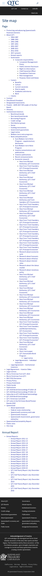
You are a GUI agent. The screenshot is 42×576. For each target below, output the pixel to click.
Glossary (9, 109)
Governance (15, 57)
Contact (9, 98)
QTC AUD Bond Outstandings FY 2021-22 (21, 392)
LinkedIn (35, 9)
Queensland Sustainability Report (18, 421)
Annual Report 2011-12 (19, 439)
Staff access (9, 564)
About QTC (10, 35)
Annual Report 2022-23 (19, 463)
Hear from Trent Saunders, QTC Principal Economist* (29, 339)
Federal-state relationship (20, 410)
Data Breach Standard (14, 100)
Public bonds (11, 385)
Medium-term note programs (22, 134)
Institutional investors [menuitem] (29, 508)
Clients (13, 96)
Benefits (18, 82)
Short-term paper (26, 351)
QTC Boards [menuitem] (5, 504)
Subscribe (22, 349)
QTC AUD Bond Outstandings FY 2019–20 (21, 390)
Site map (9, 426)
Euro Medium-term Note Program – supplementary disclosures (25, 141)
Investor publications (23, 155)
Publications (11, 387)
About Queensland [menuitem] (7, 518)
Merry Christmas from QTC (16, 376)
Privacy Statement (13, 383)
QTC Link (14, 9)
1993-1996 (14, 42)
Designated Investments (15, 103)
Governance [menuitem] (26, 501)
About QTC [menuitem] (4, 501)
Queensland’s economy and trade (23, 412)
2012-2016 (14, 51)
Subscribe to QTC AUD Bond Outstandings (21, 394)
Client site (34, 13)
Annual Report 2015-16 (19, 448)
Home (13, 125)
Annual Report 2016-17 (19, 450)
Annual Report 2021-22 (19, 461)
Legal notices (11, 371)
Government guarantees (20, 130)
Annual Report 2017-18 (19, 452)
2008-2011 (14, 48)
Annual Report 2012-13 (19, 441)
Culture (18, 85)
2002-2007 (14, 46)
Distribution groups (18, 123)
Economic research (22, 159)
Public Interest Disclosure (28, 66)
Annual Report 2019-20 (19, 457)
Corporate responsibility (24, 60)
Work (17, 94)
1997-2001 (14, 44)
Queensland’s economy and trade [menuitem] (10, 522)
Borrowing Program (18, 118)
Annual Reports (12, 436)
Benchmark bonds (17, 114)
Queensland (10, 405)
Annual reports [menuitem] (27, 504)
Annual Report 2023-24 (19, 466)
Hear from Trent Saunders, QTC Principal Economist (29, 167)
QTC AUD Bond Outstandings (17, 396)
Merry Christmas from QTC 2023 (18, 374)
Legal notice (15, 132)
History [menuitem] (3, 508)
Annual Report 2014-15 (19, 445)
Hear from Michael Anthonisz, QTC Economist (29, 162)
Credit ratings (16, 121)
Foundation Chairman (27, 73)
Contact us (24, 9)
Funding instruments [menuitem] (28, 511)
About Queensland (17, 408)
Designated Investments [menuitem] (30, 527)
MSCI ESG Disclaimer (14, 378)
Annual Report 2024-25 (19, 468)
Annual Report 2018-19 (19, 454)
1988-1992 (14, 39)
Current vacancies (21, 87)
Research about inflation (28, 258)
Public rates (10, 423)
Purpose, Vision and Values (29, 78)
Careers (13, 80)
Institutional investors (14, 112)
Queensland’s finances (19, 414)
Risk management (26, 75)
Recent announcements (24, 157)
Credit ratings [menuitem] (5, 511)
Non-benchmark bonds (19, 116)
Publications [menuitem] (26, 514)
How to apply (20, 89)
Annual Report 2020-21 (19, 459)
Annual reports (16, 55)
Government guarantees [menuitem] (9, 514)
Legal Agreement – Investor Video (18, 369)
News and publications (19, 136)
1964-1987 (14, 37)
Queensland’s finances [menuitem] (29, 518)
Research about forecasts (28, 256)
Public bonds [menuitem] (5, 527)
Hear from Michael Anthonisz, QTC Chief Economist (27, 172)
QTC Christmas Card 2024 (15, 399)
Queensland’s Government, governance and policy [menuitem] (31, 522)
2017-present (16, 53)
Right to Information (27, 69)
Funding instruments (18, 127)
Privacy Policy (11, 381)
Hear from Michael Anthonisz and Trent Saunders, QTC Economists (29, 199)
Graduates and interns (23, 91)
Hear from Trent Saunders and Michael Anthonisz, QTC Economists (29, 328)
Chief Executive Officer (27, 71)
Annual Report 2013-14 (19, 443)
